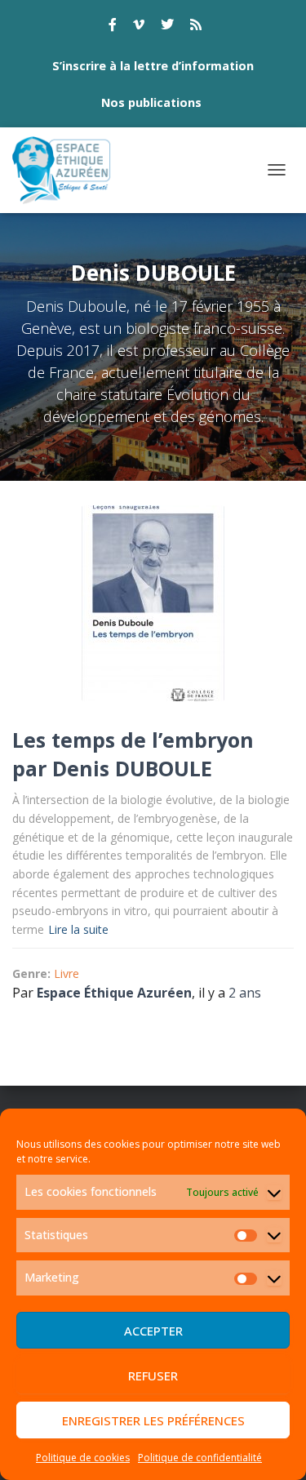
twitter (167, 27)
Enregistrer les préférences (153, 1420)
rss (196, 27)
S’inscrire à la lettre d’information (153, 65)
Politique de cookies (83, 1457)
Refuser (153, 1375)
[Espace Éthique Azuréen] (68, 170)
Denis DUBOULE (132, 768)
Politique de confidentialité (200, 1457)
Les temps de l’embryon (133, 739)
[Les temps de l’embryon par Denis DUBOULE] (153, 603)
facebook (113, 27)
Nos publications (151, 102)
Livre (66, 973)
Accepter (153, 1330)
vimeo (138, 27)
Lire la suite (78, 929)
